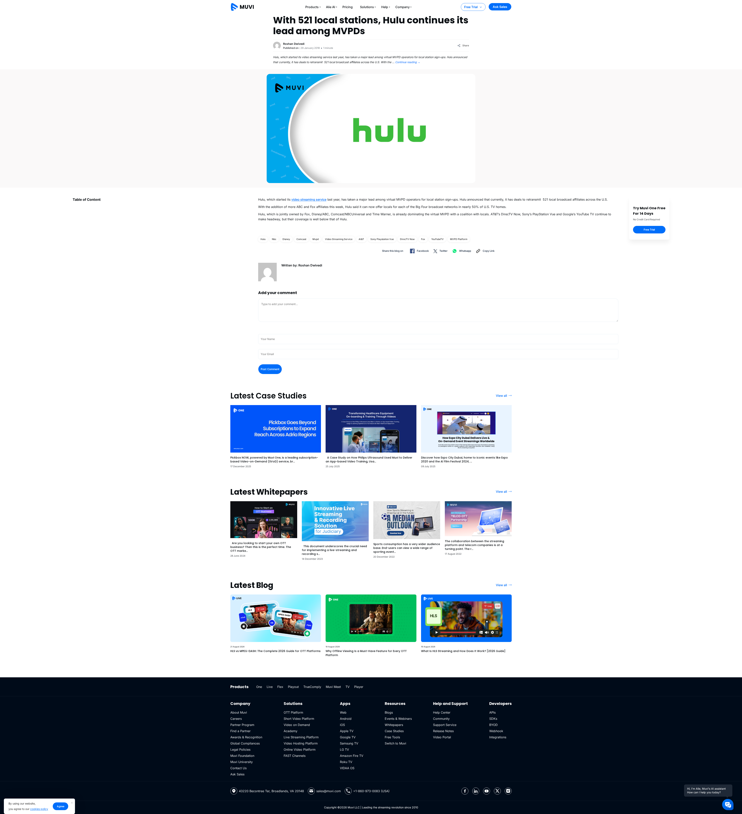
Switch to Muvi (395, 743)
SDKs (493, 719)
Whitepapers (394, 725)
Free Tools (392, 737)
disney (286, 239)
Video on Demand (297, 725)
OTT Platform (293, 712)
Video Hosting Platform (301, 743)
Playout (293, 687)
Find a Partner (240, 731)
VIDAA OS (347, 768)
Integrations (497, 737)
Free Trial (471, 7)
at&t (361, 239)
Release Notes (443, 731)
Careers (236, 719)
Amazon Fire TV (351, 756)
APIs (492, 712)
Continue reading (407, 62)
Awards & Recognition (246, 737)
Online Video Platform (300, 749)
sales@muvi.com (328, 791)
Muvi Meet (333, 687)
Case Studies (394, 731)
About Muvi (238, 712)
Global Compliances (245, 743)
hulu (262, 239)
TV (347, 687)
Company (402, 7)
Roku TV (346, 762)
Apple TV (346, 731)
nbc (274, 239)
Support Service (444, 725)
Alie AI (330, 7)
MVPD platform (458, 239)
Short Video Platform (299, 719)
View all (501, 396)
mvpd (315, 239)
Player (358, 687)
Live (270, 687)
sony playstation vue (382, 239)
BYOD (493, 725)
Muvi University (241, 762)
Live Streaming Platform (301, 737)
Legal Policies (240, 749)
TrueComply (312, 687)
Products (312, 7)
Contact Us (238, 768)
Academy (290, 731)
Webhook (496, 731)
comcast (301, 239)
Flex (280, 687)
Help (384, 7)
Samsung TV (349, 743)
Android (345, 719)
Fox (423, 239)
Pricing (347, 7)
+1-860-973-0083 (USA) (371, 791)
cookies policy (39, 809)
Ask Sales (500, 7)
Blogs (389, 712)
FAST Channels (294, 756)
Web (343, 712)
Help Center (441, 712)
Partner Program (242, 725)
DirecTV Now (407, 239)
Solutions (367, 7)
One (259, 687)
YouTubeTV (437, 239)
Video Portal (442, 737)
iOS (342, 725)
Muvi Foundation (242, 756)
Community (441, 719)
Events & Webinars (398, 719)
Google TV (348, 737)
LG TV (344, 749)
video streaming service (308, 199)
